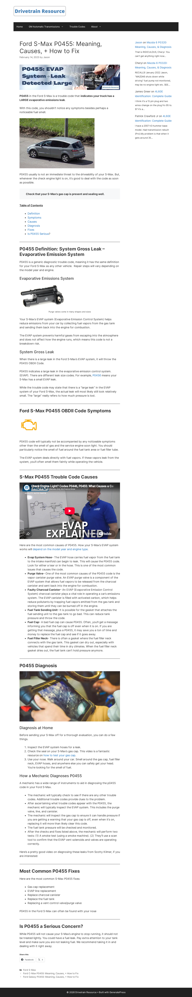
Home (19, 26)
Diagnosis (34, 225)
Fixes (31, 229)
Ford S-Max (29, 970)
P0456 (97, 375)
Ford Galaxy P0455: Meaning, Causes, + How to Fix (51, 976)
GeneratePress (118, 992)
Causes (32, 221)
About (94, 26)
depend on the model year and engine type (60, 549)
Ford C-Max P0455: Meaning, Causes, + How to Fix (50, 973)
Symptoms (34, 217)
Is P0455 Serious (38, 233)
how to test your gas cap (59, 755)
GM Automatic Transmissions (44, 26)
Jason (138, 42)
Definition (34, 213)
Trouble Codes (77, 26)
